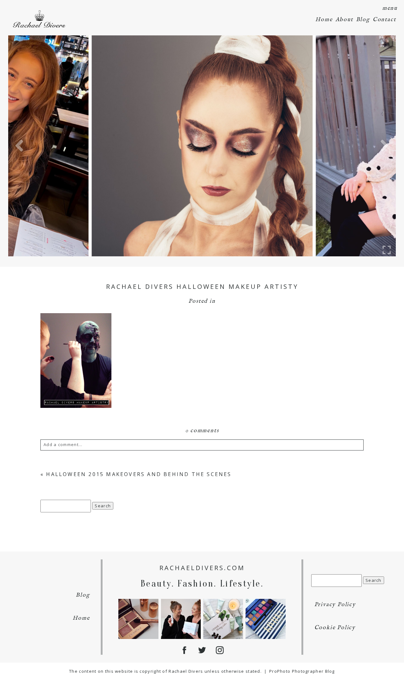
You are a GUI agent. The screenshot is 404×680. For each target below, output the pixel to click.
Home (323, 19)
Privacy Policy (335, 604)
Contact (384, 19)
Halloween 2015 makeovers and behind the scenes (138, 474)
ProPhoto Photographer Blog (302, 671)
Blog (363, 19)
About (344, 19)
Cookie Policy (334, 627)
